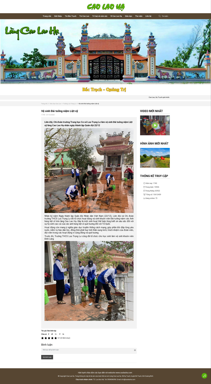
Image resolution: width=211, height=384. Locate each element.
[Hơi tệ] (46, 338)
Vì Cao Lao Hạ (116, 16)
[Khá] (49, 338)
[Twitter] (52, 334)
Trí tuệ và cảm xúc (99, 16)
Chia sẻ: (44, 334)
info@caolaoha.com (128, 379)
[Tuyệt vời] (56, 338)
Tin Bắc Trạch (70, 16)
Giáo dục (128, 16)
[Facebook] (48, 334)
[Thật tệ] (43, 338)
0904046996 (111, 379)
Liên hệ (148, 16)
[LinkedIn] (63, 334)
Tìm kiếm (165, 16)
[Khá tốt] (52, 338)
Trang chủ (47, 16)
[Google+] (56, 334)
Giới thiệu (58, 16)
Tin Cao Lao (84, 16)
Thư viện (138, 16)
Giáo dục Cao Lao (55, 103)
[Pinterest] (59, 334)
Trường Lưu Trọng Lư (69, 103)
